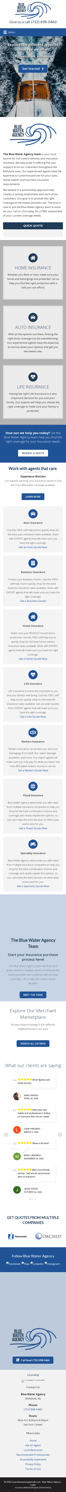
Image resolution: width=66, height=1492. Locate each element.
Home (33, 1440)
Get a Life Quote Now (33, 716)
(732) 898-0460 (33, 1409)
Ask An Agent (33, 1445)
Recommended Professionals (33, 1454)
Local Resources (33, 1450)
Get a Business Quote (33, 601)
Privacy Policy (33, 1464)
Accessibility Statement (33, 1459)
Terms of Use (33, 1469)
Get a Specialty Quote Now (33, 886)
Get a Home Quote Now (33, 658)
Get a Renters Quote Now (33, 770)
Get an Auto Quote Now (33, 547)
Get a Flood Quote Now (33, 828)
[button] (33, 69)
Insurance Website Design (26, 1487)
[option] (17, 1236)
